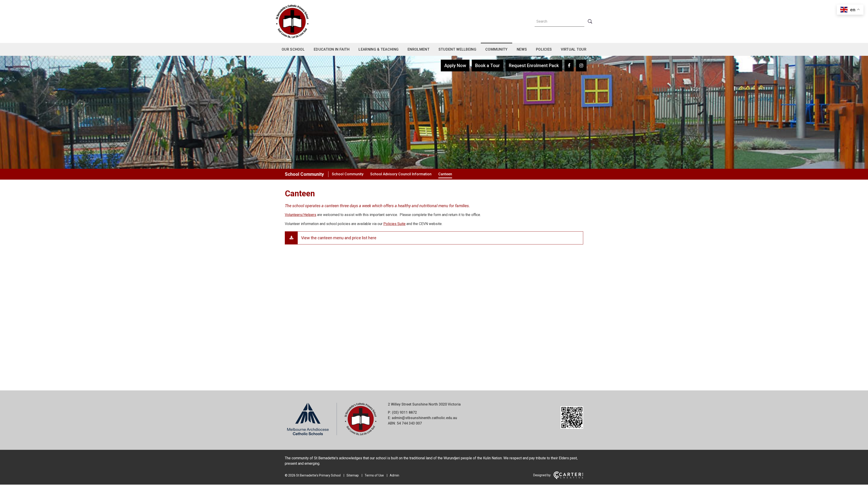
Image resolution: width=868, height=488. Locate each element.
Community (496, 49)
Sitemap (353, 475)
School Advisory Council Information (401, 174)
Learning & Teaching (379, 49)
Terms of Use (374, 475)
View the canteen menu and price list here (338, 237)
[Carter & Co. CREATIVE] (568, 478)
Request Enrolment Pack (534, 65)
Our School (293, 49)
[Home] (332, 436)
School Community (304, 174)
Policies (544, 49)
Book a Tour (487, 65)
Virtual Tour (573, 49)
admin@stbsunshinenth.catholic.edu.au (424, 418)
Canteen (445, 174)
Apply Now (455, 65)
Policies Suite (394, 224)
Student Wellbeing (457, 49)
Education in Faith (331, 49)
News (522, 49)
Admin (394, 475)
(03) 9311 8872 (404, 412)
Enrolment (418, 49)
